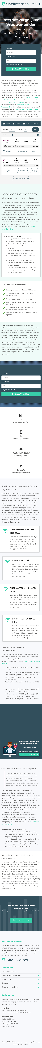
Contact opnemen (9, 971)
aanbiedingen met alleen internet (27, 109)
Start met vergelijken (10, 987)
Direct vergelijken (21, 920)
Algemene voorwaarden (11, 975)
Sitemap (5, 983)
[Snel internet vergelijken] (15, 4)
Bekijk (33, 151)
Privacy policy (7, 979)
